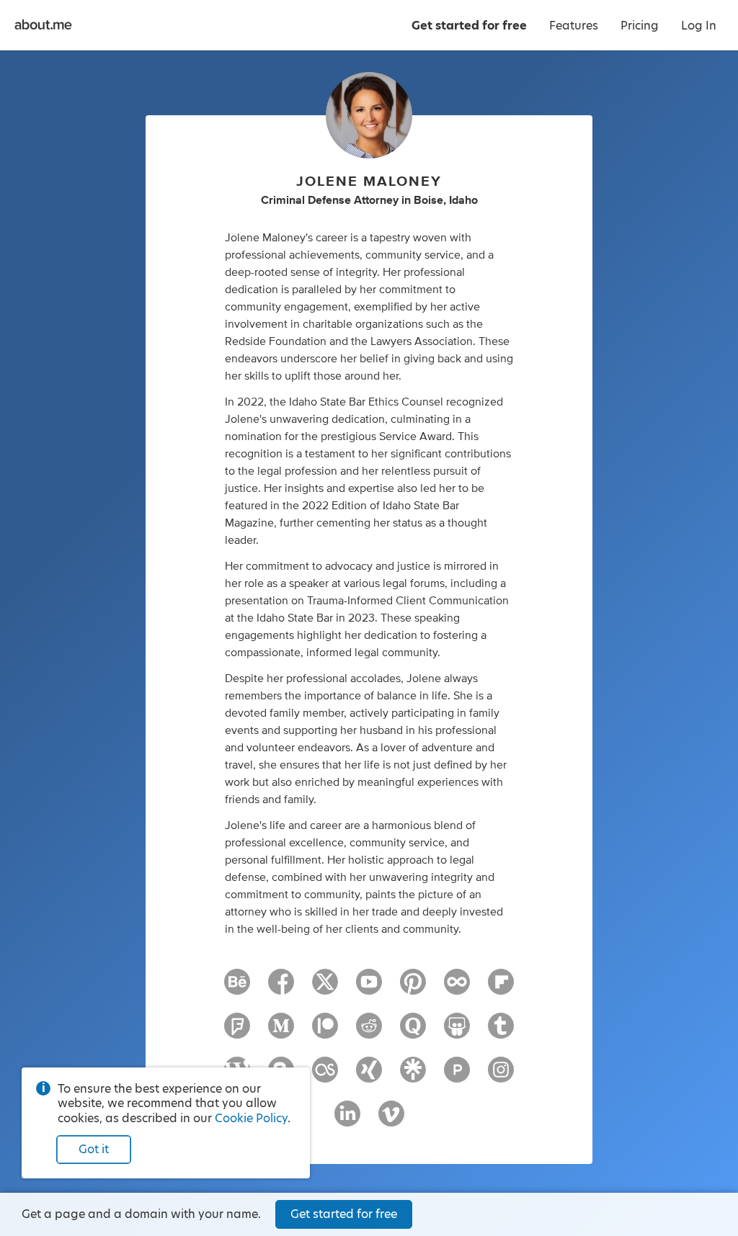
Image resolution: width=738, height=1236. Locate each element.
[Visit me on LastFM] (325, 1076)
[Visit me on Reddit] (369, 1032)
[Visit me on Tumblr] (501, 1032)
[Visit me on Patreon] (325, 1032)
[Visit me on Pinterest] (413, 988)
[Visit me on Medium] (281, 1032)
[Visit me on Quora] (413, 1032)
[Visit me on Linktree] (413, 1076)
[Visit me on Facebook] (281, 988)
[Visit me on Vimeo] (391, 1120)
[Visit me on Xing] (369, 1076)
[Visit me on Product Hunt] (457, 1076)
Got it (94, 1149)
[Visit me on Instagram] (501, 1076)
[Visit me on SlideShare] (457, 1032)
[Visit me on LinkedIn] (347, 1120)
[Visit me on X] (325, 988)
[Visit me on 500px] (457, 988)
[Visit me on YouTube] (369, 988)
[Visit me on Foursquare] (237, 1032)
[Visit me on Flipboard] (501, 988)
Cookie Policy (251, 1118)
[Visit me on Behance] (237, 988)
